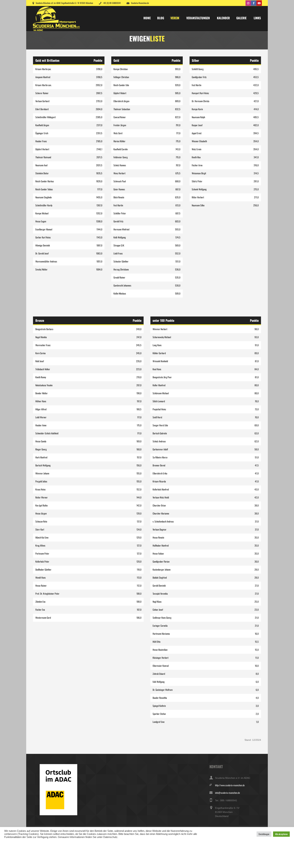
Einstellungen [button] (264, 834)
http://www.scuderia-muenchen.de (230, 785)
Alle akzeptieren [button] (281, 834)
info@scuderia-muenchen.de (227, 792)
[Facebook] (253, 3)
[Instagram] (248, 3)
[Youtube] (259, 3)
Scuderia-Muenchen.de (140, 3)
